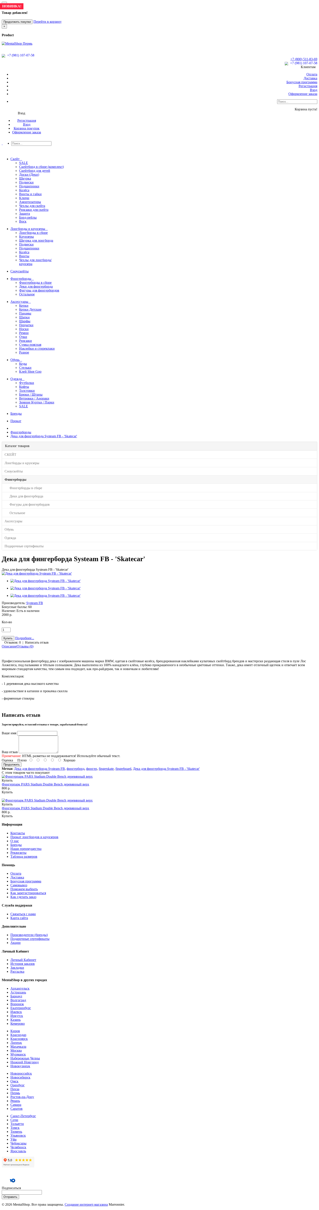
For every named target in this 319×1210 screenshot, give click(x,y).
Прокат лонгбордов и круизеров (34, 837)
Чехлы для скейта (32, 206)
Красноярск (19, 1039)
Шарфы (24, 321)
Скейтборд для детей (34, 170)
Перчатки (26, 325)
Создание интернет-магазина (86, 1204)
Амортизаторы (30, 202)
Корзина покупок (26, 128)
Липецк (16, 1042)
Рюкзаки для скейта (33, 210)
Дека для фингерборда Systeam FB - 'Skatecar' (43, 436)
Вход (313, 90)
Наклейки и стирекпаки (37, 348)
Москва (16, 1050)
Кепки (23, 305)
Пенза (14, 1089)
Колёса (24, 190)
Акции (15, 942)
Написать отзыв (37, 642)
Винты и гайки (30, 194)
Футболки (26, 383)
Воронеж (17, 1004)
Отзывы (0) (25, 646)
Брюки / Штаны (31, 394)
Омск (14, 1081)
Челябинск (18, 1147)
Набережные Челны (25, 1058)
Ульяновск (18, 1135)
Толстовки (27, 390)
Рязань (15, 1101)
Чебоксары (18, 1143)
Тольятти (17, 1124)
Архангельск (20, 988)
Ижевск (16, 1012)
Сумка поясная (30, 344)
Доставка (310, 78)
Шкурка (25, 178)
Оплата (311, 74)
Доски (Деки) (29, 174)
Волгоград (18, 1000)
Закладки (17, 967)
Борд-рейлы (28, 217)
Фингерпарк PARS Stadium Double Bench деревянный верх (45, 784)
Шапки (24, 317)
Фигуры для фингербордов (39, 290)
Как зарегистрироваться (28, 893)
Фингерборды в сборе (35, 282)
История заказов (22, 964)
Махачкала (18, 1046)
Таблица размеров (23, 856)
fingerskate (106, 769)
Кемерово (17, 1023)
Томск (15, 1128)
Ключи (24, 198)
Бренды (16, 845)
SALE (23, 163)
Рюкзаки (25, 341)
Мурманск (18, 1054)
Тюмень (16, 1131)
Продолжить (11, 764)
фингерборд (75, 769)
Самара (15, 1105)
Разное (24, 352)
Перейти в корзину (47, 21)
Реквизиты (18, 852)
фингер (91, 769)
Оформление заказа (302, 94)
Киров (15, 1031)
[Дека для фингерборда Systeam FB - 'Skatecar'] (37, 573)
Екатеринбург (20, 1008)
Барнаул (16, 996)
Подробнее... (24, 638)
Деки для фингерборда (36, 286)
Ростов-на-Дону (22, 1097)
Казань (15, 1019)
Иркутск (16, 1016)
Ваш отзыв (10, 752)
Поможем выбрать (24, 889)
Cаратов (16, 1108)
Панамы (25, 313)
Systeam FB (34, 603)
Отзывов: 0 (12, 642)
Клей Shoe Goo (30, 371)
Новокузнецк (20, 1066)
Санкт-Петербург (23, 1116)
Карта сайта (19, 918)
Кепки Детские (30, 309)
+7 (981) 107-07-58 (20, 55)
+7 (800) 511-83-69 (303, 59)
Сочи (14, 1120)
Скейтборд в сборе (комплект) (41, 167)
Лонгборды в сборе (33, 232)
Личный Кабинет (23, 960)
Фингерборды (20, 432)
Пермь (15, 1093)
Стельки (25, 367)
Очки (23, 337)
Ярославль (18, 1151)
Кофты (24, 387)
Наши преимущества (25, 849)
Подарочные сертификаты (29, 939)
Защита (24, 213)
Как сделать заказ (23, 897)
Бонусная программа (301, 82)
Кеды (23, 364)
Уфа (13, 1139)
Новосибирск (20, 1077)
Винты (24, 256)
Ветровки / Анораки (34, 398)
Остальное (27, 294)
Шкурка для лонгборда (36, 240)
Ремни (24, 333)
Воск (22, 221)
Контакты (17, 833)
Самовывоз (18, 885)
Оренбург (17, 1085)
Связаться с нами (23, 914)
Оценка (7, 760)
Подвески (26, 182)
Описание (9, 646)
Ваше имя (9, 733)
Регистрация (308, 86)
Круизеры (26, 236)
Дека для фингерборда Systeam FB (39, 769)
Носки (24, 329)
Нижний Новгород (24, 1062)
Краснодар (18, 1035)
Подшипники (29, 186)
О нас (14, 841)
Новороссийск (21, 1073)
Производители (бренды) (29, 935)
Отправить (10, 1197)
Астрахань (18, 992)
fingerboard (123, 769)
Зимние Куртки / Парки (36, 402)
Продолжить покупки (17, 21)
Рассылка (17, 971)
